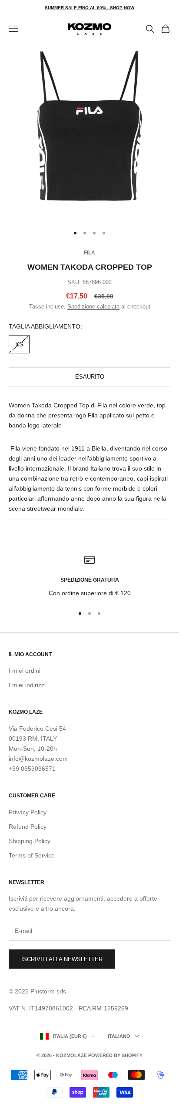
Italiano (119, 1036)
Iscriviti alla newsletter (62, 959)
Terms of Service (32, 855)
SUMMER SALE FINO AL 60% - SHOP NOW (89, 7)
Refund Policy (27, 826)
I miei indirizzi (27, 684)
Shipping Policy (29, 840)
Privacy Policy (27, 812)
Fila (89, 253)
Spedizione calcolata (93, 306)
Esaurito (89, 376)
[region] (89, 576)
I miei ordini (24, 670)
